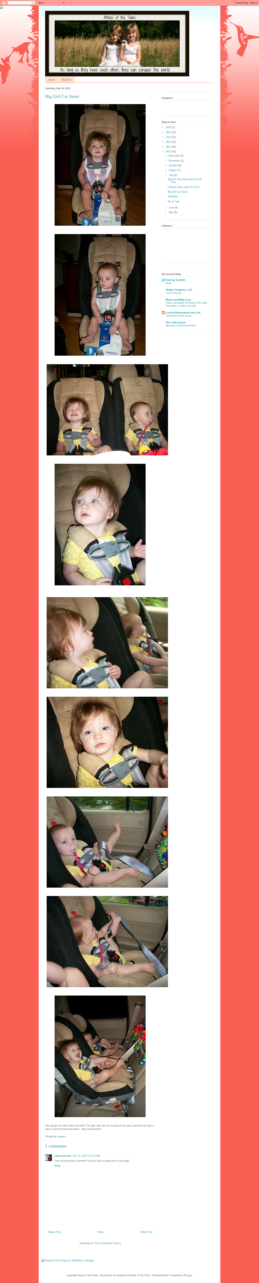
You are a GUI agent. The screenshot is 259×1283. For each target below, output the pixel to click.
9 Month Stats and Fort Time (183, 187)
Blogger (188, 1275)
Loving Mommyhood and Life (183, 312)
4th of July (173, 201)
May (171, 212)
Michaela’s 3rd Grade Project (181, 325)
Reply (57, 1165)
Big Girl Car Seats (178, 191)
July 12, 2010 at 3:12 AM (86, 1155)
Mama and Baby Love (178, 299)
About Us (66, 79)
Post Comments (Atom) (108, 1243)
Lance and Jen (62, 1155)
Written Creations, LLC (179, 289)
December (175, 155)
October (173, 165)
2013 (169, 137)
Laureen (61, 1136)
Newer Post (54, 1232)
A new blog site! (174, 293)
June (172, 207)
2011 (169, 146)
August (173, 170)
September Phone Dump (178, 315)
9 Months (173, 196)
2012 (169, 142)
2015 (169, 127)
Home (52, 79)
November (175, 160)
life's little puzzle (176, 322)
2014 (169, 132)
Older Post (146, 1232)
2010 (169, 151)
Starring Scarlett (175, 280)
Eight (168, 283)
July (171, 175)
